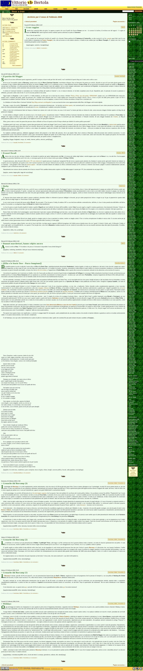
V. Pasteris (131, 414)
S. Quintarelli (132, 411)
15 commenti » (27, 472)
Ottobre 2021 (132, 115)
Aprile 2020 (131, 142)
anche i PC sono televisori (33, 161)
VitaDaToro (122, 185)
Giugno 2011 (132, 280)
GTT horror (12, 62)
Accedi (130, 449)
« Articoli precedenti (30, 21)
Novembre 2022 (132, 99)
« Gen (129, 36)
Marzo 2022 (131, 109)
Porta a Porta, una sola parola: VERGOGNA (84, 95)
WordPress (131, 454)
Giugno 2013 (132, 244)
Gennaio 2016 (132, 201)
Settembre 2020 (132, 135)
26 (131, 34)
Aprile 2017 (131, 178)
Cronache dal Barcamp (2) (15, 540)
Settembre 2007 (132, 347)
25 (129, 34)
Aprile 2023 (131, 96)
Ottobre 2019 (132, 148)
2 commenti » (44, 48)
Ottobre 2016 (132, 187)
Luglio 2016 (131, 192)
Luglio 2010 (131, 296)
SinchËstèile (131, 437)
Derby (6, 186)
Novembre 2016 (132, 186)
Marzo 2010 (131, 302)
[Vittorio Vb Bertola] (134, 56)
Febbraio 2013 (132, 250)
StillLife (123, 27)
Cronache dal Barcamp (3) (15, 483)
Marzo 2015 (131, 214)
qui (26, 587)
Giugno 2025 (132, 78)
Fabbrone (131, 379)
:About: (130, 19)
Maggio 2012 (132, 263)
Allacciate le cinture (133, 404)
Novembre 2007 (132, 344)
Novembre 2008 (132, 326)
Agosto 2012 (132, 259)
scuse (36, 107)
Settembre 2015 (132, 207)
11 (129, 30)
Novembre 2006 (132, 362)
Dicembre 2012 (132, 253)
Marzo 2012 (131, 266)
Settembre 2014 (132, 223)
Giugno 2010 (132, 298)
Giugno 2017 (132, 177)
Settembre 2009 (132, 311)
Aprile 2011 (131, 283)
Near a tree (18, 11)
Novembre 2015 (132, 204)
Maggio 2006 (132, 371)
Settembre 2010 (132, 293)
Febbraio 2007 (132, 358)
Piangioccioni (131, 434)
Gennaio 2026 (132, 70)
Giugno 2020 (132, 139)
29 (137, 34)
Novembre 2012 (132, 254)
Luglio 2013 (131, 243)
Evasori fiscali (9, 153)
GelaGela (131, 394)
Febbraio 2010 (132, 304)
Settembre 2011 (132, 275)
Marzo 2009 (131, 320)
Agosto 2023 (132, 90)
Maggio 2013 (132, 245)
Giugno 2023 (132, 93)
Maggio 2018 (132, 162)
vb (3, 46)
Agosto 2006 (132, 367)
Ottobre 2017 (132, 171)
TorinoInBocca (121, 483)
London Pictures (132, 388)
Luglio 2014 (131, 225)
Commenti (131, 462)
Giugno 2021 (132, 121)
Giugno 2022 (132, 106)
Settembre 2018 (132, 159)
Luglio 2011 (131, 278)
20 (133, 32)
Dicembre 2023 (132, 85)
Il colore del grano (133, 393)
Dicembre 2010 (132, 289)
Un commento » (34, 562)
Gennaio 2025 (132, 79)
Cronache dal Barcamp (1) (15, 572)
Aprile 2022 (131, 108)
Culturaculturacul (132, 419)
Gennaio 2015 (132, 217)
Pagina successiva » (119, 21)
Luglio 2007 (131, 350)
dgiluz (130, 407)
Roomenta (130, 435)
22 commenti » (25, 175)
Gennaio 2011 (132, 287)
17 (141, 30)
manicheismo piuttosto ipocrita (38, 291)
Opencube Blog (132, 384)
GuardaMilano (131, 422)
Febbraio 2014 (132, 232)
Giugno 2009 (132, 316)
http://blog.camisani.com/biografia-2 (42, 102)
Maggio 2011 (132, 281)
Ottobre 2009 (132, 310)
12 (131, 30)
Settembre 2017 (132, 172)
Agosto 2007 (132, 349)
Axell (130, 405)
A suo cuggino (32, 27)
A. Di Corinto (132, 401)
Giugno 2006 (132, 370)
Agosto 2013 (132, 241)
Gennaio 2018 (132, 168)
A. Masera (131, 402)
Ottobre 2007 (132, 346)
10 (141, 29)
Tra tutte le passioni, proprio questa (14, 47)
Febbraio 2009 (132, 322)
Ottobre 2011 (132, 274)
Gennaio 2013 (132, 251)
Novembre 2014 (132, 220)
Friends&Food (131, 420)
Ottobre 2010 (132, 292)
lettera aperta (68, 105)
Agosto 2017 (132, 174)
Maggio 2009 (132, 317)
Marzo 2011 (131, 284)
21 (135, 32)
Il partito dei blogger (13, 76)
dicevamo (83, 505)
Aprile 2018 (131, 163)
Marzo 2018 (131, 165)
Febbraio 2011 (132, 286)
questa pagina (31, 164)
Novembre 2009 (132, 308)
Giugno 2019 (132, 151)
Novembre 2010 (132, 290)
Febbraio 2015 (132, 216)
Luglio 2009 (131, 314)
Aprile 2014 (131, 229)
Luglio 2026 (131, 66)
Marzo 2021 (131, 126)
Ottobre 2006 (132, 364)
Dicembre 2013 (132, 235)
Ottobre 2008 (132, 328)
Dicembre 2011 (132, 271)
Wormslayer (8, 36)
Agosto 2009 (132, 313)
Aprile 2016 (131, 196)
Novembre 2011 (132, 272)
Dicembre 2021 (132, 114)
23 (139, 32)
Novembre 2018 (132, 156)
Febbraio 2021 (132, 127)
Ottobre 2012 (132, 256)
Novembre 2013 (132, 236)
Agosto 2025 (132, 75)
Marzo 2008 (131, 338)
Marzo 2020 (131, 144)
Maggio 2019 (132, 153)
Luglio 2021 (131, 120)
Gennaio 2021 (132, 129)
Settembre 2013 (132, 240)
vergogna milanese (43, 288)
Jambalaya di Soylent (134, 381)
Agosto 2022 (132, 103)
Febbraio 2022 (132, 111)
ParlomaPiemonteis (132, 433)
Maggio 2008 (132, 335)
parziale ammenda (68, 291)
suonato (109, 38)
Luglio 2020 (131, 138)
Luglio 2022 (131, 105)
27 (133, 34)
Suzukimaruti (132, 413)
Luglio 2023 (131, 91)
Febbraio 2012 (132, 268)
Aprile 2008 (131, 337)
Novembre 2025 (132, 72)
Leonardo (131, 408)
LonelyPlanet (131, 426)
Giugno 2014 (132, 226)
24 (141, 32)
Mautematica (131, 428)
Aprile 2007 (131, 355)
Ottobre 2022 (132, 100)
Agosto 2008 (132, 331)
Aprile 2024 (131, 82)
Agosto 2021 (132, 118)
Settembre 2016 (132, 189)
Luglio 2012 (131, 261)
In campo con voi (10, 31)
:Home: (130, 17)
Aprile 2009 (131, 319)
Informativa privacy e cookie (37, 667)
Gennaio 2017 (132, 183)
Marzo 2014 (131, 230)
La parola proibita (10, 29)
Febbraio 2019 (132, 154)
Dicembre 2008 (132, 325)
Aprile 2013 (131, 247)
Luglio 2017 (131, 175)
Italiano (129, 7)
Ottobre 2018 (132, 157)
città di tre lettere (42, 270)
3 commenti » (34, 529)
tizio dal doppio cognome (39, 493)
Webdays (7, 604)
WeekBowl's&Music (120, 263)
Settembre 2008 (132, 329)
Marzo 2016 (131, 198)
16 (139, 30)
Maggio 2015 (132, 213)
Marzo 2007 (131, 356)
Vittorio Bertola (27, 667)
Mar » (133, 36)
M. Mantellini (131, 410)
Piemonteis (139, 7)
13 (133, 30)
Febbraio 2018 (132, 166)
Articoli (130, 460)
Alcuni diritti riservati (14, 668)
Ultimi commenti (8, 41)
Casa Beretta (132, 387)
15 (137, 30)
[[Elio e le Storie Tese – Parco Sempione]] (22, 263)
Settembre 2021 (132, 117)
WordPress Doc (132, 455)
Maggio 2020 (132, 141)
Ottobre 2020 (132, 133)
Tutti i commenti (16, 65)
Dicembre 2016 (132, 184)
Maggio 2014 (132, 228)
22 (137, 32)
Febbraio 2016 (132, 199)
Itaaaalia (117, 76)
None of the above (133, 382)
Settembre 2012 (132, 257)
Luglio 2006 (131, 368)
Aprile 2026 (131, 67)
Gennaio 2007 (132, 359)
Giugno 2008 (132, 334)
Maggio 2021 (132, 123)
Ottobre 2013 (132, 238)
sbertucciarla (112, 124)
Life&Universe (131, 425)
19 (131, 32)
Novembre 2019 (132, 147)
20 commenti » (23, 233)
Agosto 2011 (131, 277)
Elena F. (130, 390)
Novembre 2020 (132, 132)
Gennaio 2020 (132, 145)
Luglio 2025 (131, 76)
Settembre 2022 (132, 102)
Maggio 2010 (132, 299)
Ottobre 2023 (132, 87)
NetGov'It (130, 429)
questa (44, 115)
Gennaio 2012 (132, 269)
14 (135, 30)
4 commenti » (34, 657)
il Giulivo (115, 116)
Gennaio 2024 (132, 84)
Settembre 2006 (132, 365)
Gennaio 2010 (132, 305)
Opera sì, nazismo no (11, 27)
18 (129, 32)
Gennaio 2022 (132, 112)
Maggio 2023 (132, 94)
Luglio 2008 (131, 332)
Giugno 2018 (132, 160)
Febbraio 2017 (132, 181)
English (134, 7)
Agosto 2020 (132, 136)
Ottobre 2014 (132, 222)
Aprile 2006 (131, 373)
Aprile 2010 (131, 301)
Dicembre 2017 (132, 169)
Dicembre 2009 (132, 307)
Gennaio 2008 (132, 341)
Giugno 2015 (132, 211)
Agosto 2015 (132, 208)
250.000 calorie (132, 391)
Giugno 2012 (132, 262)
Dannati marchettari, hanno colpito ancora (23, 243)
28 (135, 34)
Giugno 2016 (132, 193)
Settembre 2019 (132, 150)
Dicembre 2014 (132, 219)
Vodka (130, 385)
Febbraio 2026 (132, 69)
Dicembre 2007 (132, 343)
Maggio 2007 (132, 353)
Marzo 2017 (131, 180)
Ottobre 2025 (132, 73)
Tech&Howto (131, 440)
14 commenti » (27, 142)
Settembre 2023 (132, 88)
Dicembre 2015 (132, 202)
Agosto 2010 (132, 295)
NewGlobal (122, 76)
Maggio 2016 (132, 195)
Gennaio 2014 (132, 233)
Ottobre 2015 (132, 205)
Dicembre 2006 (132, 361)
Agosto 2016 (132, 190)
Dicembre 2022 (132, 97)
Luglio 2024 (131, 81)
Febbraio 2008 (132, 340)
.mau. (130, 399)
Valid (132, 451)
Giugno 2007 (132, 352)
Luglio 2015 (131, 210)
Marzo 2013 (131, 248)
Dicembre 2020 (132, 130)
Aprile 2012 (131, 265)
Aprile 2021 (131, 124)
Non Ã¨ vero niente (133, 378)
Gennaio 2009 (132, 323)
